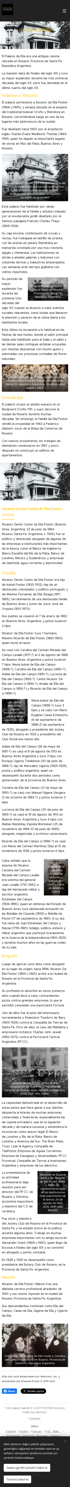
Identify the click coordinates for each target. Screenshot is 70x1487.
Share (11, 1391)
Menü (64, 11)
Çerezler (35, 1418)
